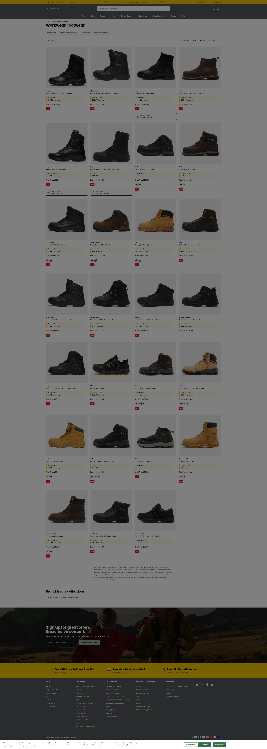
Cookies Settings (190, 744)
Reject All (205, 744)
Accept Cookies (219, 744)
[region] (133, 744)
